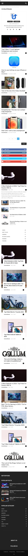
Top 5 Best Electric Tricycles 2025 (17, 207)
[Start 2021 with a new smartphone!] (14, 122)
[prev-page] (9, 139)
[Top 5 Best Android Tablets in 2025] (5, 216)
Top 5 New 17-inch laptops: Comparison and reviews (10, 50)
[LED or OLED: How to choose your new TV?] (5, 499)
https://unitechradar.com (14, 23)
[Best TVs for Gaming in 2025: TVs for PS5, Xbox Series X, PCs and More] (5, 202)
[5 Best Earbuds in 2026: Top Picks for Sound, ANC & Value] (14, 175)
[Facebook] (8, 29)
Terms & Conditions (20, 551)
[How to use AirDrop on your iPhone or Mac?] (14, 62)
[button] (2, 3)
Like (25, 149)
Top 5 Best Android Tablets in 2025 (18, 214)
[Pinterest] (14, 29)
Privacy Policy (12, 551)
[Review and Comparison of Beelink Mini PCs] (5, 492)
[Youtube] (20, 29)
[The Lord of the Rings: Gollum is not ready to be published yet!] (5, 223)
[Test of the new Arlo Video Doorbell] (14, 83)
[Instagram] (11, 29)
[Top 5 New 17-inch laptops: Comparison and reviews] (14, 41)
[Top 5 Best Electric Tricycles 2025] (5, 209)
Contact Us (6, 551)
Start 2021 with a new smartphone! (13, 130)
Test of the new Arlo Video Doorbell (13, 91)
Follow (24, 152)
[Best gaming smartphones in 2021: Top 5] (5, 485)
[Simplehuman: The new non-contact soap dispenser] (14, 102)
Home (2, 6)
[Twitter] (17, 29)
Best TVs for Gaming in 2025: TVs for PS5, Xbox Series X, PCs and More (13, 285)
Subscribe (23, 161)
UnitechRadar (4, 53)
